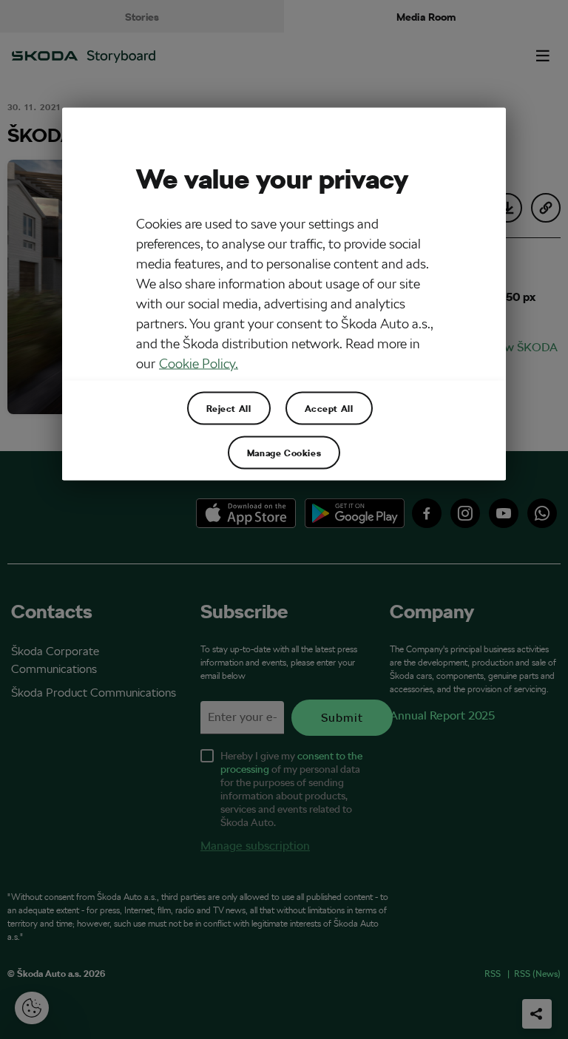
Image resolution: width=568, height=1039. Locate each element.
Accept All (329, 407)
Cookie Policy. (198, 362)
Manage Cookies (284, 452)
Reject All (228, 407)
